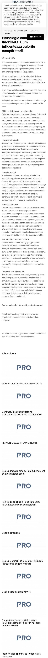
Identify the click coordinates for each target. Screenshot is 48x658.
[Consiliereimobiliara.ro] (24, 2)
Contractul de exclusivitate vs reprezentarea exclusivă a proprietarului (22, 413)
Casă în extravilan (11, 532)
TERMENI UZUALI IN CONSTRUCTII (19, 442)
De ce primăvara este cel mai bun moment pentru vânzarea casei (23, 472)
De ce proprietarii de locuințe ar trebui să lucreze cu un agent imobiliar (22, 562)
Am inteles (35, 37)
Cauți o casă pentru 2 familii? (16, 591)
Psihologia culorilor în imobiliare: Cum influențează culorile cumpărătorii (21, 503)
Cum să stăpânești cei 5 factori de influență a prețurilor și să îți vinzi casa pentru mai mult (21, 623)
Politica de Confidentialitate (15, 31)
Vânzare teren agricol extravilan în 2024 (22, 383)
